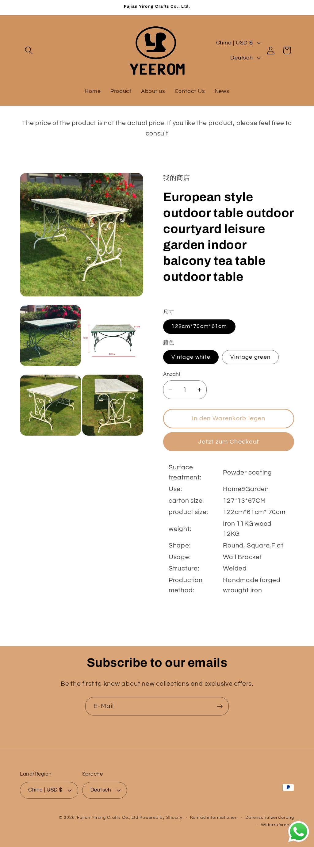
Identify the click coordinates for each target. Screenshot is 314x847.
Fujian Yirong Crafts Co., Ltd (107, 817)
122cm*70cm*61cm (199, 326)
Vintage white (190, 357)
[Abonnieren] (219, 706)
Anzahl (171, 374)
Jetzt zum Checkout (228, 442)
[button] (28, 50)
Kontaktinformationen (214, 817)
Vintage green (250, 357)
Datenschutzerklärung (269, 817)
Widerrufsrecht (277, 824)
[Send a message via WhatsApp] (298, 831)
